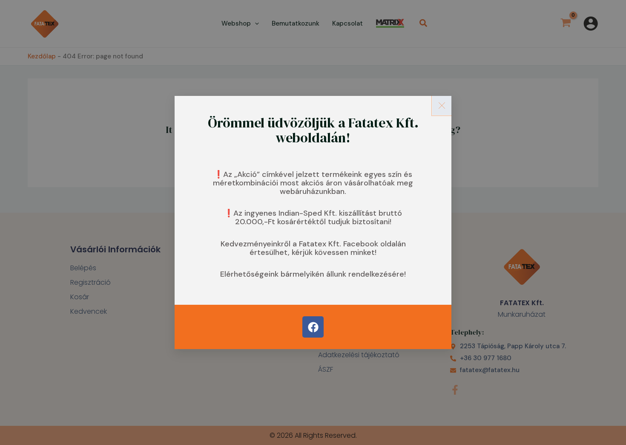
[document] (313, 222)
